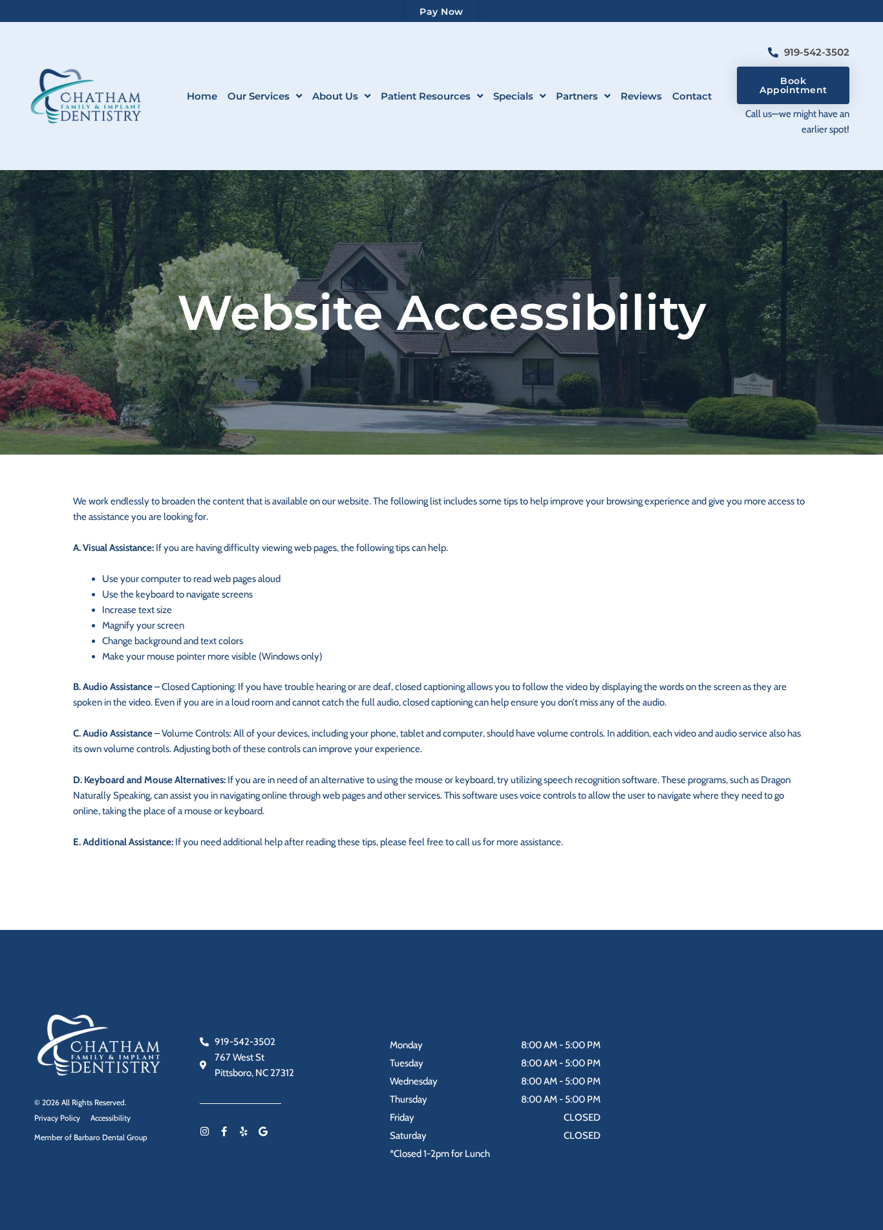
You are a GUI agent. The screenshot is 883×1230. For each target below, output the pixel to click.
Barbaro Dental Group (110, 1137)
